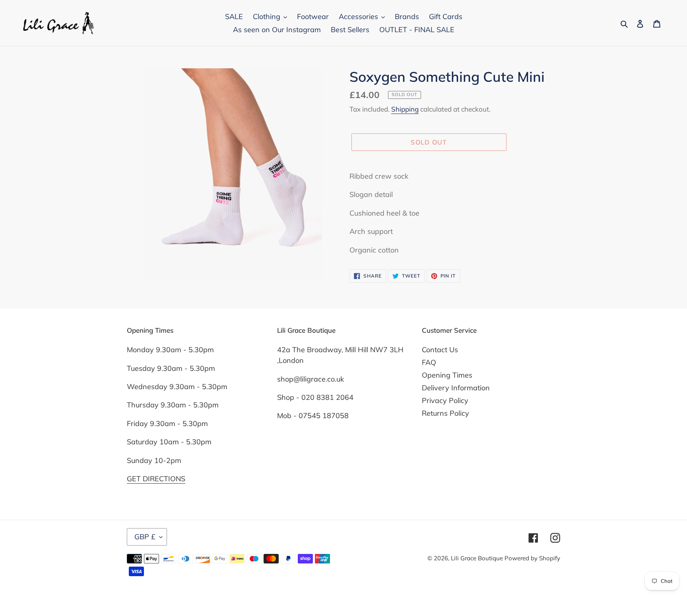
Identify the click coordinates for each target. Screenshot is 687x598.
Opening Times (447, 375)
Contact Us (440, 349)
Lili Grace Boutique (478, 558)
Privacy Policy (445, 400)
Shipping (405, 109)
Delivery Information (456, 387)
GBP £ (144, 536)
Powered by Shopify (532, 558)
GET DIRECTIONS (156, 478)
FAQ (429, 362)
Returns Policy (445, 413)
